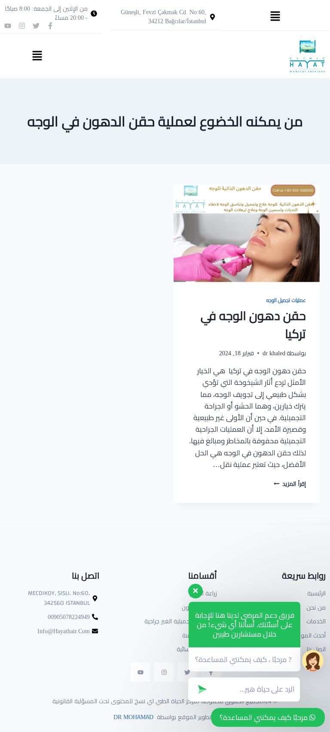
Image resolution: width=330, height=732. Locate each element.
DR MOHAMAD (132, 717)
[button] (275, 16)
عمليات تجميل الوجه (286, 300)
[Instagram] (21, 25)
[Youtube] (7, 25)
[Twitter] (36, 25)
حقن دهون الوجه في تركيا (253, 325)
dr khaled (274, 353)
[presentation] (247, 233)
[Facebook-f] (50, 25)
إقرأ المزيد (290, 483)
